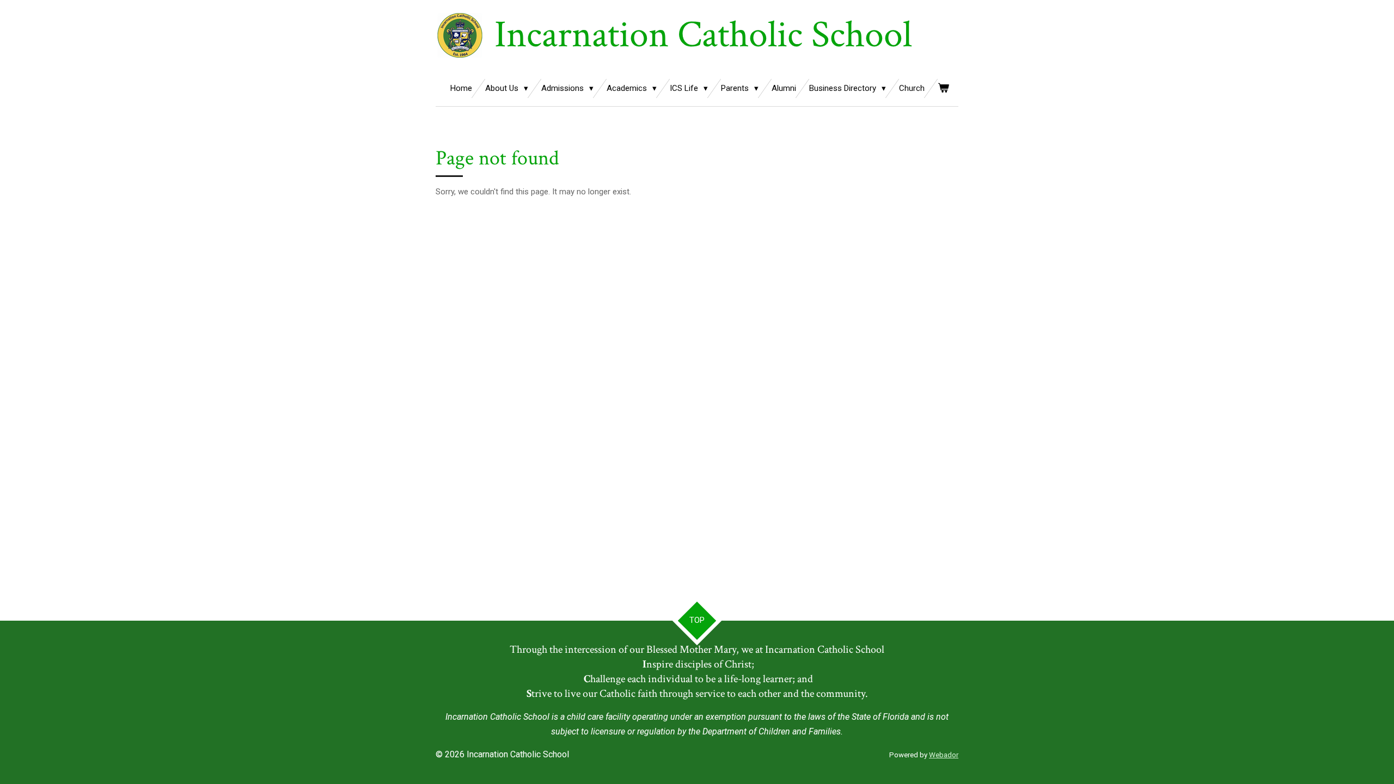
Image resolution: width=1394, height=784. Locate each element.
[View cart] (943, 88)
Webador (943, 755)
